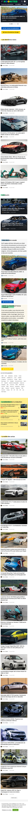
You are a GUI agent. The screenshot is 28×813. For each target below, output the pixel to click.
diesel (20, 379)
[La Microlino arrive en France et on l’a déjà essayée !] (24, 417)
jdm (7, 384)
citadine (19, 377)
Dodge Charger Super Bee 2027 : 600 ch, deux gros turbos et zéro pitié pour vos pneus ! (12, 647)
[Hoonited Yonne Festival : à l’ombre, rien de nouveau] (14, 352)
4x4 (6, 375)
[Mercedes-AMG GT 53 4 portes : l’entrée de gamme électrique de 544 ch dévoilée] (14, 686)
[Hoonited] (10, 1)
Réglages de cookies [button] (6, 810)
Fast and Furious (18, 381)
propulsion (17, 386)
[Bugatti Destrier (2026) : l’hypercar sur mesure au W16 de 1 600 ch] (14, 710)
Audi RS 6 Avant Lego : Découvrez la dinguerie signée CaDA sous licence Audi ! (12, 225)
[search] (22, 1)
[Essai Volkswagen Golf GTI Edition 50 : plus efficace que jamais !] (14, 285)
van (23, 389)
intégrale (3, 384)
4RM (2, 375)
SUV (22, 388)
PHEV (7, 386)
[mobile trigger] (2, 1)
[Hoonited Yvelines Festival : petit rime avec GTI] (14, 329)
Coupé (15, 379)
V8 (14, 389)
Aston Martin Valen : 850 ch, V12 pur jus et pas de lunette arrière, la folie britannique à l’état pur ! (13, 158)
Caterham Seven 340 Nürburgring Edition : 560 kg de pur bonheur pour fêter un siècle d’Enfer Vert (13, 598)
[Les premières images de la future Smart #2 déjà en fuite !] (14, 662)
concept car (10, 379)
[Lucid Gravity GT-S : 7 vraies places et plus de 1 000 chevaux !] (14, 492)
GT (2, 382)
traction (3, 389)
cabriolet (3, 377)
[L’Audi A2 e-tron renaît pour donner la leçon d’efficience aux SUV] (14, 757)
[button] (10, 24)
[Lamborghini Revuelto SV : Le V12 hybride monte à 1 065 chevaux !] (14, 52)
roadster (7, 388)
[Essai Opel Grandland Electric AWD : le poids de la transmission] (14, 262)
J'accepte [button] (15, 810)
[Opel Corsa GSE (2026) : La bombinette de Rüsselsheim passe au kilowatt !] (14, 733)
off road (3, 386)
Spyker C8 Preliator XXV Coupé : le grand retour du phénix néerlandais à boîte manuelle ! (12, 184)
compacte (3, 379)
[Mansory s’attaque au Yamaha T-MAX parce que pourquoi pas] (14, 613)
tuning (8, 389)
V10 (17, 389)
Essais (4, 14)
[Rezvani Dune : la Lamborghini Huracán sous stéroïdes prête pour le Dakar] (14, 76)
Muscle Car (21, 384)
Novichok (4, 20)
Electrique (3, 381)
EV (7, 381)
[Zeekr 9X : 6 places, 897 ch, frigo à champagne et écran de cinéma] (14, 781)
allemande (10, 375)
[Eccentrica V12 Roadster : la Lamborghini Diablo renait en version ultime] (14, 124)
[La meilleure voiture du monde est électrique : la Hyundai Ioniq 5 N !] (24, 412)
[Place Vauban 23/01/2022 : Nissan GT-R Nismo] (24, 424)
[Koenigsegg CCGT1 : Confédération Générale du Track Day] (14, 516)
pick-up (11, 386)
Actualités (5, 453)
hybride (6, 382)
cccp (15, 377)
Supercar (18, 388)
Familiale (12, 381)
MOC (17, 384)
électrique (3, 391)
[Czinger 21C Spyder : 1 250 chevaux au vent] (14, 470)
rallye (2, 388)
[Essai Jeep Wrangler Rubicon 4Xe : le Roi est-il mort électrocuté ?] (24, 406)
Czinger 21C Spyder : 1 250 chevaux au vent (13, 479)
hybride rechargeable (13, 382)
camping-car (9, 377)
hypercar (22, 382)
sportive (12, 388)
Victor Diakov (5, 65)
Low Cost (12, 384)
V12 (20, 389)
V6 (11, 389)
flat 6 (25, 381)
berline (15, 375)
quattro (23, 386)
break (20, 375)
